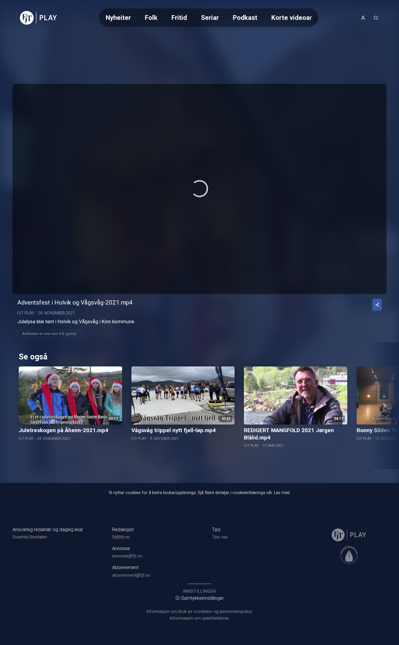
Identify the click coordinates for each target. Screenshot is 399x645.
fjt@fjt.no (121, 537)
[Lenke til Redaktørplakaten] (349, 555)
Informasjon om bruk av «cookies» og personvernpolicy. (199, 611)
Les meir (282, 492)
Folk (151, 17)
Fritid (179, 17)
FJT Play (25, 313)
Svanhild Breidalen (30, 537)
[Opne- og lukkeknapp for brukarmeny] (363, 18)
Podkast (245, 17)
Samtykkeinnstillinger (202, 598)
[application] (199, 189)
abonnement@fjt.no (131, 575)
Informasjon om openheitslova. (199, 618)
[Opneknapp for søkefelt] (376, 18)
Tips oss (220, 537)
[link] (38, 17)
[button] (199, 188)
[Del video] (377, 305)
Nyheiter (118, 17)
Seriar (210, 17)
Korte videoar (291, 17)
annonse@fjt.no (127, 556)
